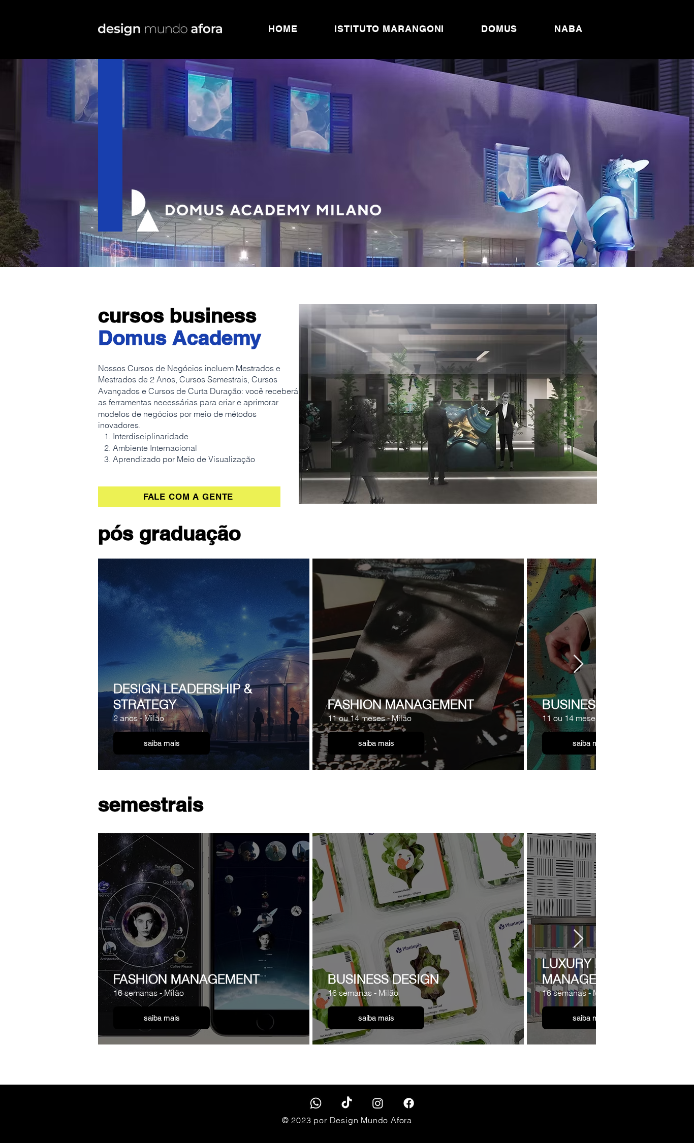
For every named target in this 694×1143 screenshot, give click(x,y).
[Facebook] (409, 1103)
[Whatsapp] (316, 1103)
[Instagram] (378, 1103)
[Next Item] (578, 664)
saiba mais (162, 743)
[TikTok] (347, 1103)
